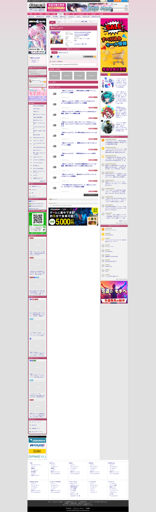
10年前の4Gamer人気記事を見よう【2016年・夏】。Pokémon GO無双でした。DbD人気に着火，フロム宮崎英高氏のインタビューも (37, 273)
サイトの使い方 (45, 1)
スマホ (60, 14)
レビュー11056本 (33, 10)
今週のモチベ (36, 111)
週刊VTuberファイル (37, 120)
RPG (75, 40)
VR (73, 14)
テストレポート (94, 485)
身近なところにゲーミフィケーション (39, 172)
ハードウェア (80, 14)
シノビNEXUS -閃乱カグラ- (112, 276)
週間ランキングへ (123, 220)
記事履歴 (117, 0)
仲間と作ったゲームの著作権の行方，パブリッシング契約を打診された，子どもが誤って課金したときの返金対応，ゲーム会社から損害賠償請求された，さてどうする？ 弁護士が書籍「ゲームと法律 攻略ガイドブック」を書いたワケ (37, 415)
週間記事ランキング (36, 186)
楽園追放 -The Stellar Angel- (111, 256)
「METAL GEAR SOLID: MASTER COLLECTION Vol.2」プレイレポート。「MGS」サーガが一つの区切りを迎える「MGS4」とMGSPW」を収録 (115, 200)
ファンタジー (77, 44)
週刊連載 (33, 471)
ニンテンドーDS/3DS (55, 481)
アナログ (93, 14)
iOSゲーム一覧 (86, 16)
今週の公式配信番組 (37, 117)
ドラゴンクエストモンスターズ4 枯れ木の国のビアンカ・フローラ (115, 240)
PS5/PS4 (47, 14)
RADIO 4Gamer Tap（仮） (39, 137)
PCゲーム (34, 201)
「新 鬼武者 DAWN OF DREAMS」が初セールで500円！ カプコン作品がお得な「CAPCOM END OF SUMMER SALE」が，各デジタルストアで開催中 (115, 159)
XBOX (41, 14)
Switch (54, 14)
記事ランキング (35, 475)
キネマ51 (35, 175)
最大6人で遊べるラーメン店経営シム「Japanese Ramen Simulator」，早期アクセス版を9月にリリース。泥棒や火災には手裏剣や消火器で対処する (115, 175)
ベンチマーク (93, 492)
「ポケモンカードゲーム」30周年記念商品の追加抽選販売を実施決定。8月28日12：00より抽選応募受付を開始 (115, 142)
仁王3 (106, 271)
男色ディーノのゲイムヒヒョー (39, 123)
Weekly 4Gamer (36, 108)
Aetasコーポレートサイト (37, 431)
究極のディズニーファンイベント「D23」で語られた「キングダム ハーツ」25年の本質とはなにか (37, 376)
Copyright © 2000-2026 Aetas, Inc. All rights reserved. (78, 510)
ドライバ (34, 196)
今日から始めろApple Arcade (39, 147)
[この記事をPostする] (51, 57)
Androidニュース (40, 16)
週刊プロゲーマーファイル (39, 114)
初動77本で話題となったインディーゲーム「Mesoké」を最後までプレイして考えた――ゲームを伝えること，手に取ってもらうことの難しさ (37, 354)
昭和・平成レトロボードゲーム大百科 (39, 153)
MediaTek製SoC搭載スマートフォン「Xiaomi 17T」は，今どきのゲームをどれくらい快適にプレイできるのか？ (115, 208)
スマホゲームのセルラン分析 (39, 127)
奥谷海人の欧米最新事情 (38, 105)
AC (87, 14)
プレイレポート (74, 466)
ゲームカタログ (114, 495)
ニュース (34, 60)
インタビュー (71, 16)
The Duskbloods (108, 251)
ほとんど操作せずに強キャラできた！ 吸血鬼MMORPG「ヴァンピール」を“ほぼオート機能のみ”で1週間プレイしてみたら (37, 314)
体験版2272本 (41, 10)
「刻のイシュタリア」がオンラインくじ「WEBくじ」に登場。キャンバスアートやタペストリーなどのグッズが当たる (78, 124)
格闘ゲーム (112, 487)
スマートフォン (73, 481)
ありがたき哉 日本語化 (38, 168)
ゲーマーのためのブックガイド (39, 144)
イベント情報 (113, 485)
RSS (29, 1)
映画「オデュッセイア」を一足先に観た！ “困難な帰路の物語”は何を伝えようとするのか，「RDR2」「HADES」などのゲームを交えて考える (37, 253)
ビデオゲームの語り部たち (39, 159)
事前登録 (48, 16)
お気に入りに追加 (89, 56)
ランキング (124, 0)
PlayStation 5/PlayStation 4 (37, 206)
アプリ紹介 (73, 490)
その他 (111, 494)
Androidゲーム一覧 (96, 16)
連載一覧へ (43, 181)
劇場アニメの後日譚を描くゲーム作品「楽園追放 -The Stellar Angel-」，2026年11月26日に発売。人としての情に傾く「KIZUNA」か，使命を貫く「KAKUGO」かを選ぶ (115, 167)
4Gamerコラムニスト (37, 156)
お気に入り (110, 0)
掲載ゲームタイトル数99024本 (37, 9)
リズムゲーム (113, 492)
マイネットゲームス (79, 34)
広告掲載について (36, 428)
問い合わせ (54, 1)
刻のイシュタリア (36, 80)
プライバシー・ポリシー (78, 508)
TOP (31, 14)
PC (35, 14)
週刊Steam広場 (36, 134)
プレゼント (34, 189)
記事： (41, 81)
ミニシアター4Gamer (37, 162)
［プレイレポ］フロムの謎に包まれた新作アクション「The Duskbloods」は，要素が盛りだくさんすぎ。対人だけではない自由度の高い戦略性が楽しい (115, 192)
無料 (83, 44)
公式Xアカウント (36, 1)
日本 (85, 44)
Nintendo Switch (35, 208)
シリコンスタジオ (78, 35)
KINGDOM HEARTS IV (111, 261)
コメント (54, 56)
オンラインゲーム (35, 464)
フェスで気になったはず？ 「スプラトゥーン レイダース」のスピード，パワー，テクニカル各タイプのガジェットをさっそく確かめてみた (37, 334)
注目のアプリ (63, 16)
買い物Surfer (36, 165)
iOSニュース (31, 16)
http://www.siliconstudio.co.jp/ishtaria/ (82, 32)
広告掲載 (88, 508)
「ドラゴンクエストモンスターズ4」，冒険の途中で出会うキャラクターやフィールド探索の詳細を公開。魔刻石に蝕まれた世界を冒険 (115, 150)
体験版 (33, 468)
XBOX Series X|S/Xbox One (37, 203)
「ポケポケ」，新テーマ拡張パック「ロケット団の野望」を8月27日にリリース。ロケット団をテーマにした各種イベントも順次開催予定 (115, 216)
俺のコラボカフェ (37, 150)
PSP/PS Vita (111, 463)
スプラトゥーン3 (109, 246)
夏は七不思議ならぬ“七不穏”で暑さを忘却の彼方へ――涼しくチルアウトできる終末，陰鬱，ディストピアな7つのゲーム (37, 292)
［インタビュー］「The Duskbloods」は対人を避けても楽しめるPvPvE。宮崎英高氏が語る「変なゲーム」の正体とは (37, 395)
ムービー (78, 16)
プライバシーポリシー (37, 421)
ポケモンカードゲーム (110, 230)
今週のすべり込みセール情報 (39, 131)
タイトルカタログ (55, 473)
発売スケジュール (55, 471)
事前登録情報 (73, 487)
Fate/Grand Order (109, 235)
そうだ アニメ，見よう (38, 140)
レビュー (33, 466)
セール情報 (55, 16)
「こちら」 (86, 503)
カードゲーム (113, 488)
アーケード (111, 481)
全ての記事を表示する (91, 194)
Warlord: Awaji (108, 266)
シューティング (114, 490)
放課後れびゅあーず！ (38, 178)
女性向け (67, 14)
